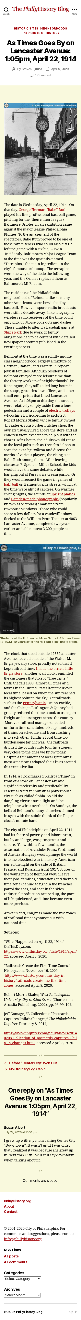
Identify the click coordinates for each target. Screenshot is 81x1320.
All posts (11, 1256)
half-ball (11, 484)
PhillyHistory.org (17, 1201)
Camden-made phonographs (35, 499)
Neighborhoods (53, 28)
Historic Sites (26, 28)
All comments (15, 1262)
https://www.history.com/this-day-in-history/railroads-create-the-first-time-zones (36, 980)
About (9, 1206)
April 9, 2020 (60, 69)
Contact (10, 1212)
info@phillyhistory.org (23, 1239)
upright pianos (62, 494)
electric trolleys (62, 410)
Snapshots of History (40, 33)
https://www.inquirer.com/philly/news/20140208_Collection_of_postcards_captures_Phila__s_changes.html (40, 1038)
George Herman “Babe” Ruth (42, 210)
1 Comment (43, 75)
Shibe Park (13, 332)
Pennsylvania (34, 703)
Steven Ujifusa (32, 69)
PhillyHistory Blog (29, 1312)
